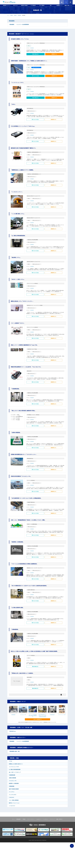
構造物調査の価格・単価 (14, 751)
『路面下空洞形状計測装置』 (34, 651)
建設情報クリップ (59, 5)
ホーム (8, 15)
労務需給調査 (18, 819)
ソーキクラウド (12, 805)
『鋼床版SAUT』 (23, 148)
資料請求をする (54, 54)
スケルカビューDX (23, 714)
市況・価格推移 (41, 5)
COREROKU (11, 797)
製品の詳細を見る (35, 54)
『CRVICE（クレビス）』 (22, 301)
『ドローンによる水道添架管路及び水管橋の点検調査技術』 (24, 563)
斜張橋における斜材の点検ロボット (16, 763)
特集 (50, 5)
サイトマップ (52, 819)
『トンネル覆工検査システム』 (18, 213)
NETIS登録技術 (33, 5)
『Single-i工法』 (24, 345)
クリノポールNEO (12, 794)
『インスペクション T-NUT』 (17, 82)
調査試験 (11, 15)
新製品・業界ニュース (68, 5)
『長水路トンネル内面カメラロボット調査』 (28, 520)
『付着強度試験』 (15, 629)
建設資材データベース (6, 5)
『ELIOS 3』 (18, 323)
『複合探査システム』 (16, 257)
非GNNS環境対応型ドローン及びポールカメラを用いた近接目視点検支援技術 (42, 715)
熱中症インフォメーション (14, 802)
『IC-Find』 (20, 39)
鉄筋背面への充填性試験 (14, 783)
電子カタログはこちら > (36, 67)
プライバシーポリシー (30, 819)
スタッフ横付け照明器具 (14, 800)
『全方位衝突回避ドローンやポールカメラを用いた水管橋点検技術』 (26, 498)
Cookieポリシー (38, 819)
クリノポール (11, 791)
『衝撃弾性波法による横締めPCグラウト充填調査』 (22, 170)
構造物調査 (19, 15)
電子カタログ (15, 5)
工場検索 (23, 819)
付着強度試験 (13, 714)
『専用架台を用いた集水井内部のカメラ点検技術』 (22, 673)
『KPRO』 (13, 104)
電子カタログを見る (35, 75)
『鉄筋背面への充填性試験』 (17, 541)
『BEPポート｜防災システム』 (18, 279)
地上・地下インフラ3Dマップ (15, 772)
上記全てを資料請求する (37, 719)
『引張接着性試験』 (15, 388)
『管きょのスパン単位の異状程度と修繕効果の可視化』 (23, 410)
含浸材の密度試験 (12, 777)
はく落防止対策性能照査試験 (14, 769)
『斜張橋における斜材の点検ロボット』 (29, 60)
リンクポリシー (45, 819)
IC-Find (10, 761)
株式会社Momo (13, 731)
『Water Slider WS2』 (26, 366)
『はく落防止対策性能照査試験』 (18, 235)
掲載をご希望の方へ (59, 819)
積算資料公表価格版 (24, 5)
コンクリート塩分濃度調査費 (23, 24)
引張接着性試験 (52, 714)
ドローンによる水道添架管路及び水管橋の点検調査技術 (33, 715)
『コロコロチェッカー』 (24, 454)
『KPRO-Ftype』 (23, 126)
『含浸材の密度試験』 (16, 432)
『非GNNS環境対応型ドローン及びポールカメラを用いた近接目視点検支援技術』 (29, 585)
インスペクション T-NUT (62, 714)
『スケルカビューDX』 (21, 476)
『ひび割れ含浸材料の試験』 (17, 607)
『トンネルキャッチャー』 (17, 191)
